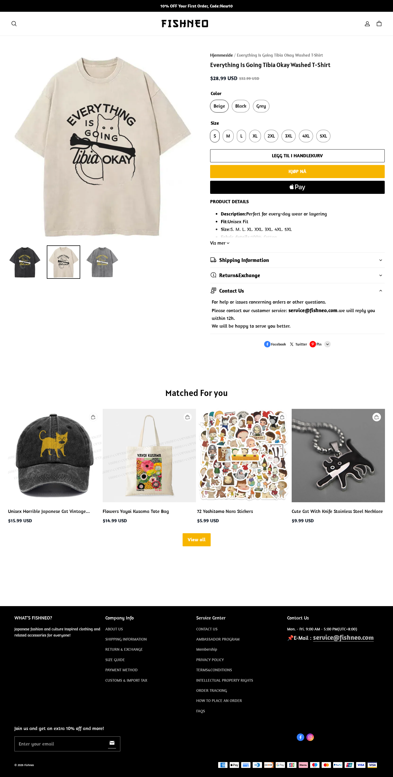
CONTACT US (207, 628)
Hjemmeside (221, 55)
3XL (288, 136)
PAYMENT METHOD (121, 669)
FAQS (200, 710)
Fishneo (29, 765)
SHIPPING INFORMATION (126, 639)
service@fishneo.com (343, 637)
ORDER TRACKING (211, 690)
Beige (219, 106)
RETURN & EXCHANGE (124, 649)
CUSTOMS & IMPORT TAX (126, 680)
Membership (206, 649)
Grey (261, 106)
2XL (271, 136)
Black (240, 106)
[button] (14, 23)
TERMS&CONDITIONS (214, 669)
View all (197, 539)
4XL (306, 136)
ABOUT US (114, 628)
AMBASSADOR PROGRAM (218, 639)
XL (255, 136)
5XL (323, 136)
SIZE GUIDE (115, 659)
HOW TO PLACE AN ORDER (219, 700)
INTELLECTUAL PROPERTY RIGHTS (224, 680)
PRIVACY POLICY (210, 659)
